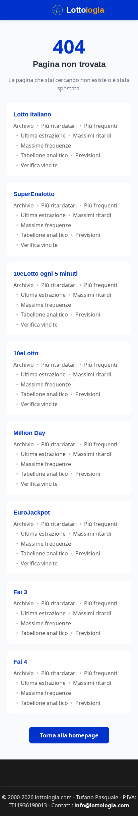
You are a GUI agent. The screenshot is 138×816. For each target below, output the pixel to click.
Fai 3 (20, 592)
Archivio (23, 125)
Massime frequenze (46, 145)
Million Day (29, 432)
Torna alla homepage (69, 735)
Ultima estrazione (43, 135)
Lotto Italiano (32, 114)
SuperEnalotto (34, 193)
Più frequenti (100, 125)
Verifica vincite (39, 165)
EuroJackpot (31, 512)
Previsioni (87, 155)
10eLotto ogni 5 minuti (45, 273)
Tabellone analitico (44, 155)
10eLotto (26, 353)
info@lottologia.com (101, 805)
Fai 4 (20, 661)
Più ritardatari (59, 125)
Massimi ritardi (92, 135)
